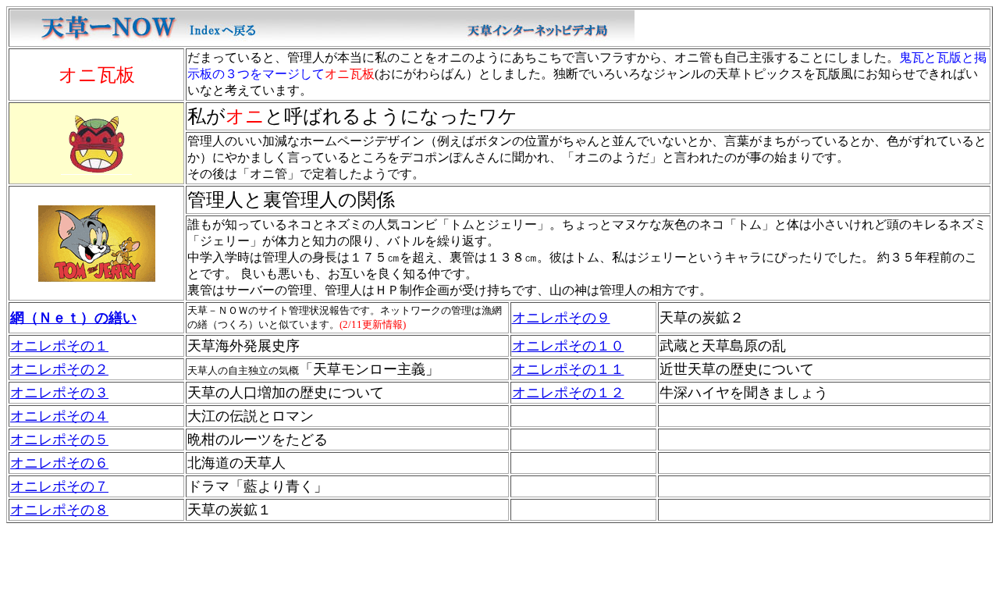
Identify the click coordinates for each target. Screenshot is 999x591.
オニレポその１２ (568, 393)
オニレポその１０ (568, 346)
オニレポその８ (59, 510)
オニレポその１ (59, 346)
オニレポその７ (59, 486)
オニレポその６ (59, 463)
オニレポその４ (59, 416)
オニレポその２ (59, 369)
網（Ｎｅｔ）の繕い (73, 318)
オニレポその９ (561, 318)
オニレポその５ (59, 439)
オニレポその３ (59, 393)
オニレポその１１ (568, 369)
